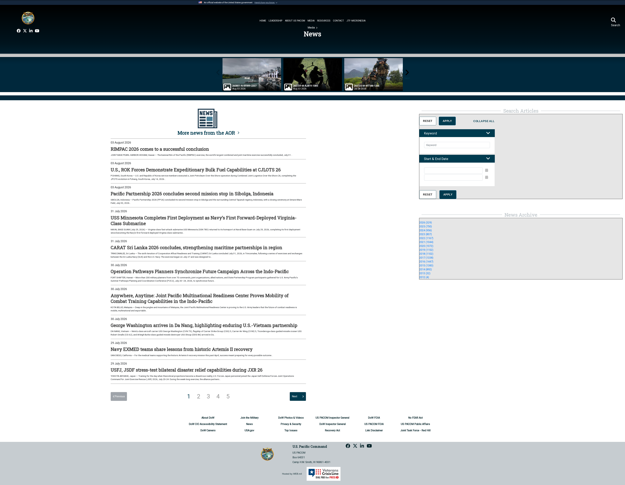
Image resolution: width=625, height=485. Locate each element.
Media (311, 27)
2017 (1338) (426, 257)
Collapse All (483, 121)
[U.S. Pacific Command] (28, 18)
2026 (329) (425, 222)
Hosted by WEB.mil (292, 473)
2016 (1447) (426, 261)
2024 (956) (425, 230)
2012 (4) (424, 277)
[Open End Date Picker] (486, 177)
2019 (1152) (426, 249)
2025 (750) (425, 226)
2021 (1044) (426, 242)
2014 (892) (425, 269)
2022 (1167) (426, 238)
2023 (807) (425, 234)
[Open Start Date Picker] (486, 170)
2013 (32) (424, 273)
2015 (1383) (426, 265)
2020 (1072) (426, 246)
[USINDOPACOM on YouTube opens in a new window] (37, 31)
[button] (266, 2)
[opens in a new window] (19, 31)
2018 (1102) (426, 253)
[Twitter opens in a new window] (25, 31)
